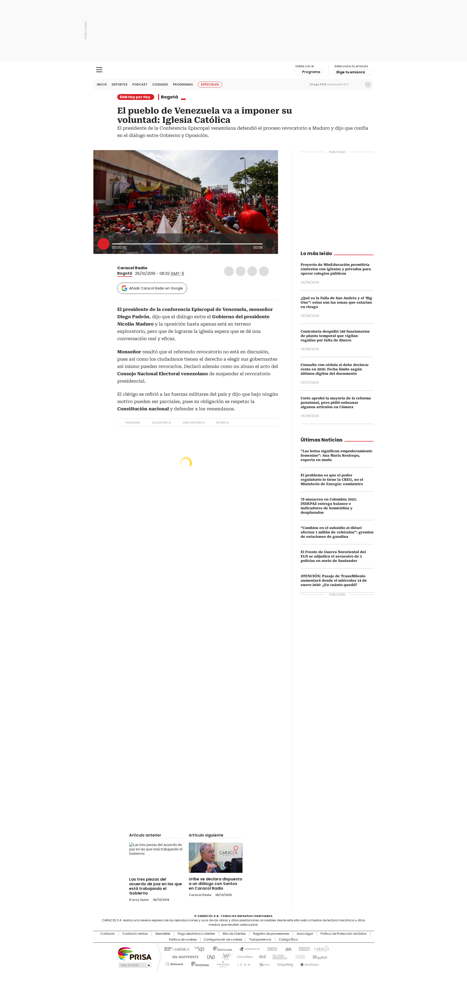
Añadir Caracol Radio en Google (156, 288)
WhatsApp (264, 271)
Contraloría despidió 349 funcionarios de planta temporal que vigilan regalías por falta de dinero (335, 335)
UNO (209, 956)
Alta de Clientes (234, 934)
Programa (311, 71)
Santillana (220, 948)
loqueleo (285, 963)
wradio (224, 956)
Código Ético (288, 940)
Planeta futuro (299, 956)
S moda (263, 963)
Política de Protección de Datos (344, 934)
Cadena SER (270, 948)
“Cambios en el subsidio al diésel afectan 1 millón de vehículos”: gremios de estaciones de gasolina (337, 532)
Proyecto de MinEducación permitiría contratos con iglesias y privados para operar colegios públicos (336, 269)
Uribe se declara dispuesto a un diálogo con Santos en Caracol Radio (215, 883)
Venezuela (132, 422)
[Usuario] (368, 84)
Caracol (321, 948)
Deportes (119, 84)
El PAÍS (176, 948)
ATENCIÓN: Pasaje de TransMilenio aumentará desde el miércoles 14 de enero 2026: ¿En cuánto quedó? (334, 580)
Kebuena (319, 956)
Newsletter (358, 84)
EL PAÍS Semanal (278, 956)
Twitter (240, 271)
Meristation (309, 963)
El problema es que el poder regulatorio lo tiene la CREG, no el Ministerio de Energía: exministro (332, 479)
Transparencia (260, 940)
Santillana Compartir (247, 948)
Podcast (139, 84)
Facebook (229, 271)
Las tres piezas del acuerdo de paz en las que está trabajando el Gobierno (155, 886)
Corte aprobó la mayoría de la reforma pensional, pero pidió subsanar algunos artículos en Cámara (336, 402)
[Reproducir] (103, 244)
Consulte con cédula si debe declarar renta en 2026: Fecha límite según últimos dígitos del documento (335, 369)
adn (303, 948)
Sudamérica (161, 422)
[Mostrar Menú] (99, 70)
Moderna (198, 963)
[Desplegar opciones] (269, 243)
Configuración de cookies (223, 940)
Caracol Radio (233, 70)
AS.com (287, 948)
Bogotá (169, 97)
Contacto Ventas (135, 934)
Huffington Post (183, 956)
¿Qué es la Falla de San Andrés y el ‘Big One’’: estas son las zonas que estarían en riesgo (336, 302)
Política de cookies (183, 940)
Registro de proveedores (271, 934)
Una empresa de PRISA (134, 953)
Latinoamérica (194, 422)
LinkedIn (252, 271)
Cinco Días (243, 956)
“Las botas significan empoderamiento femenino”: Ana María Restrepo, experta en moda (336, 455)
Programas (183, 84)
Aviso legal (305, 934)
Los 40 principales (198, 948)
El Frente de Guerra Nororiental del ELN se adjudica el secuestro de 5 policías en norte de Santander (333, 556)
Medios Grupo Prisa (134, 965)
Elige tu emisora (350, 72)
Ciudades (160, 84)
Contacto (107, 934)
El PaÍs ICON (242, 963)
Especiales (210, 84)
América (222, 422)
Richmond (174, 963)
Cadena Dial (261, 956)
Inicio (102, 84)
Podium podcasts (221, 963)
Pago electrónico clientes (196, 934)
